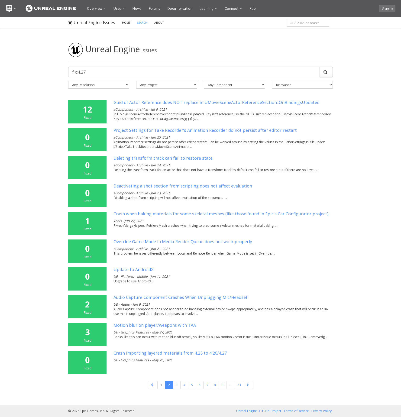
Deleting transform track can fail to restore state (163, 158)
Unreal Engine (246, 411)
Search (142, 23)
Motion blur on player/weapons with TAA (154, 325)
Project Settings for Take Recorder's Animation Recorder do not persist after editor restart (205, 130)
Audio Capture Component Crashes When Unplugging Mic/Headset (180, 297)
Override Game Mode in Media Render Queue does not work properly (182, 241)
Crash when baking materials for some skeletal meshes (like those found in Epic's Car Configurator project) (220, 214)
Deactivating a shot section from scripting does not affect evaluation (182, 186)
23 (239, 385)
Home (126, 23)
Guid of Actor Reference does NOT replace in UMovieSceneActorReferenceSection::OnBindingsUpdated (216, 102)
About (159, 23)
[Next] (248, 385)
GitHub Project (270, 411)
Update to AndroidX (133, 269)
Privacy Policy (321, 411)
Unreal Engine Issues (94, 22)
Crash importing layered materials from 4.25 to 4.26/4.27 (170, 353)
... (230, 385)
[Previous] (153, 385)
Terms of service (296, 411)
